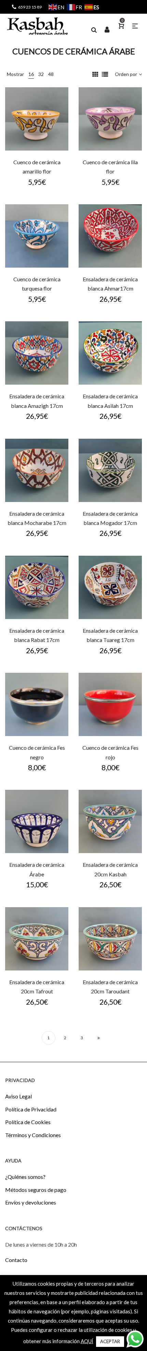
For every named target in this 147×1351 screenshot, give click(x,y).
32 (41, 74)
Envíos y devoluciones (30, 1202)
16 (31, 74)
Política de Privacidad (30, 1109)
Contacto (16, 1260)
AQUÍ (87, 1341)
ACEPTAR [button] (110, 1341)
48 (51, 74)
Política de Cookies (28, 1122)
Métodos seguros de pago (35, 1189)
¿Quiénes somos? (25, 1176)
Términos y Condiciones (33, 1135)
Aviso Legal (18, 1096)
